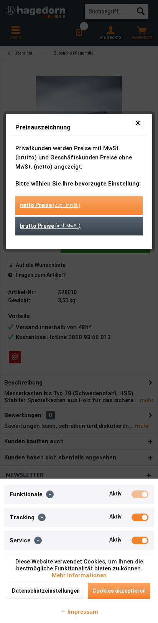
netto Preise (50, 205)
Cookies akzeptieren (119, 591)
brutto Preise (50, 226)
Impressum (82, 611)
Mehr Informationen (79, 575)
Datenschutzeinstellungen (46, 591)
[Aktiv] (140, 494)
